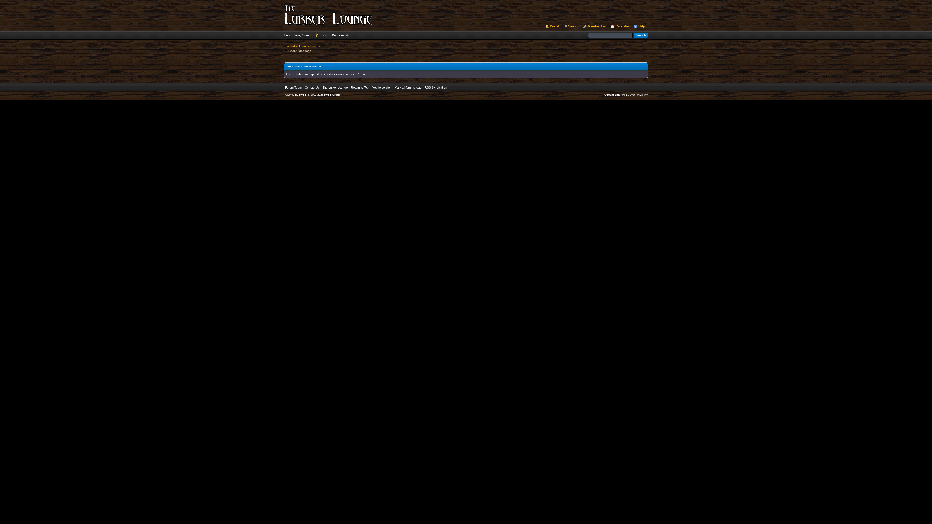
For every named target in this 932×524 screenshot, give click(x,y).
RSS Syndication (436, 87)
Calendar (622, 26)
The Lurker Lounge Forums (302, 46)
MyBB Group (332, 94)
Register (338, 35)
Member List (597, 26)
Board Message (299, 51)
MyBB (303, 94)
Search (573, 26)
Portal (554, 26)
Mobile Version (381, 87)
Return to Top (360, 87)
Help (641, 26)
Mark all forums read (408, 87)
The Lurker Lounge (335, 87)
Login (324, 35)
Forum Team (293, 87)
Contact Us (312, 87)
